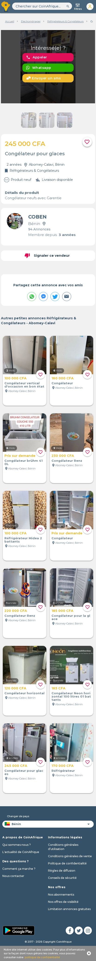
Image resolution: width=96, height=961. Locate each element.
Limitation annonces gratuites (69, 909)
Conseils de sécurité (62, 878)
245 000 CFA (15, 766)
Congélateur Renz (66, 460)
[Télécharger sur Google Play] (18, 930)
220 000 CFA (15, 611)
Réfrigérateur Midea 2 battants (23, 539)
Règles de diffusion (61, 870)
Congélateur (62, 383)
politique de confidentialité (42, 957)
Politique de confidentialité (67, 863)
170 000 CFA (62, 766)
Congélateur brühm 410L (23, 462)
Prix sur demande (19, 456)
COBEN (37, 217)
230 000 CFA (62, 456)
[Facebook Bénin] (70, 930)
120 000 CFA (15, 688)
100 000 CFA (15, 378)
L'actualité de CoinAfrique (20, 852)
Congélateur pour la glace (70, 617)
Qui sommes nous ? (16, 844)
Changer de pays (18, 816)
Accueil (9, 21)
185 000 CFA (62, 611)
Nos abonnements (61, 894)
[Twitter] (79, 930)
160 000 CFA (62, 378)
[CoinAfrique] (6, 6)
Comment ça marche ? (18, 868)
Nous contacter (13, 876)
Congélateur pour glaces (23, 772)
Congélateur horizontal (24, 693)
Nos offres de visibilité (63, 902)
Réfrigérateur (63, 770)
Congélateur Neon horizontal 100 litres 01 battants (71, 696)
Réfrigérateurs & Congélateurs (65, 21)
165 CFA (58, 688)
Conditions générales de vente (70, 856)
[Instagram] (88, 930)
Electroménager (31, 21)
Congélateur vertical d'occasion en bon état (24, 384)
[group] (48, 66)
